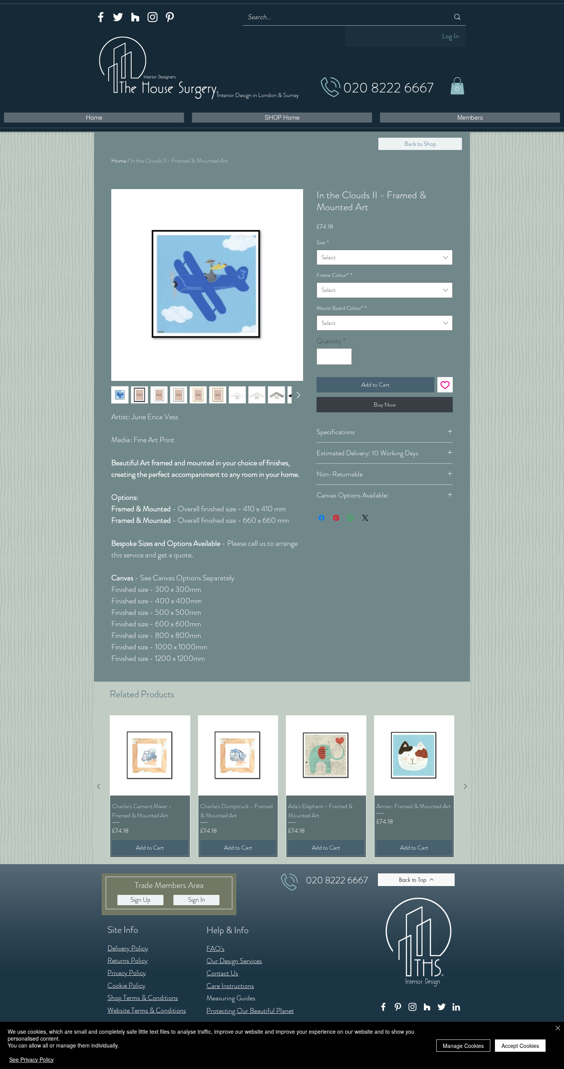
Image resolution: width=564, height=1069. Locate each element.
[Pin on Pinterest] (336, 517)
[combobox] (385, 257)
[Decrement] (324, 356)
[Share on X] (365, 517)
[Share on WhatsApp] (350, 517)
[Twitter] (118, 17)
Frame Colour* (334, 275)
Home (118, 160)
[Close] (557, 1028)
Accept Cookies (520, 1045)
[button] (457, 85)
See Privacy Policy (31, 1059)
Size (323, 242)
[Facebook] (100, 17)
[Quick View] (150, 756)
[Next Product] (465, 786)
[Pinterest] (169, 17)
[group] (282, 786)
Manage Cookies (463, 1045)
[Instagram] (152, 17)
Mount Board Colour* (342, 308)
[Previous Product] (98, 786)
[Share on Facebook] (321, 517)
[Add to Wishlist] (445, 384)
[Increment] (345, 356)
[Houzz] (135, 17)
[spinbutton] (334, 356)
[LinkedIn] (456, 1006)
